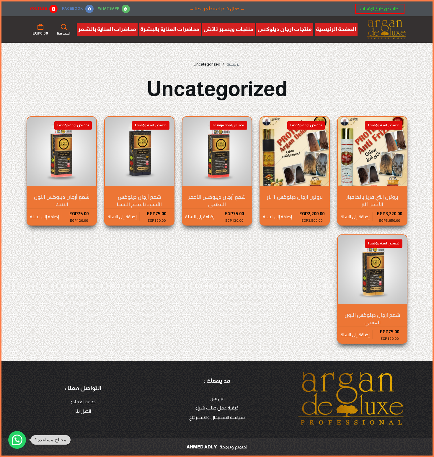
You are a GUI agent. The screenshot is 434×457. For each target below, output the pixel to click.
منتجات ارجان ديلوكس (284, 29)
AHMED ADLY (202, 446)
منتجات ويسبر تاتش (228, 29)
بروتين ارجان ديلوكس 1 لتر (295, 197)
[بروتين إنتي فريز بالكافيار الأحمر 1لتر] (372, 151)
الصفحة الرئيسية (336, 29)
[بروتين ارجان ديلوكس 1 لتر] (294, 151)
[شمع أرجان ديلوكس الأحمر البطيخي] (217, 151)
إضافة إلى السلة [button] (355, 216)
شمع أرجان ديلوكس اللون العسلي (372, 318)
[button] (17, 440)
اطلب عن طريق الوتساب (379, 8)
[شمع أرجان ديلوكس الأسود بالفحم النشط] (139, 151)
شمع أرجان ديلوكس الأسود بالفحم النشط (139, 200)
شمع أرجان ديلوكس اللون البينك (61, 200)
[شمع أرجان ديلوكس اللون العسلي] (372, 269)
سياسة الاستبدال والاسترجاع (217, 417)
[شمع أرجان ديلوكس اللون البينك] (61, 151)
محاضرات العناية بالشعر (107, 29)
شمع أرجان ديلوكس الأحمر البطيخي (217, 200)
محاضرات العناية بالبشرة (169, 29)
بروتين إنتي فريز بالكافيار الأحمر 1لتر (372, 200)
